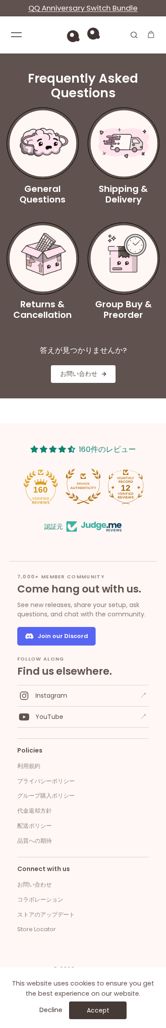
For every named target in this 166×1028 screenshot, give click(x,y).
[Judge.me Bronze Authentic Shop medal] (83, 486)
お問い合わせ (34, 884)
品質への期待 (34, 841)
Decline (50, 1009)
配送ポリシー (34, 826)
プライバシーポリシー (46, 781)
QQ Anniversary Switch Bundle (83, 8)
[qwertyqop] (83, 34)
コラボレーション (40, 899)
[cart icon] (151, 34)
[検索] (134, 34)
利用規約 (28, 766)
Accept (98, 1010)
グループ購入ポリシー (46, 795)
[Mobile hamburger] (16, 34)
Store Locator (36, 929)
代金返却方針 (34, 810)
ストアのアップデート (46, 914)
